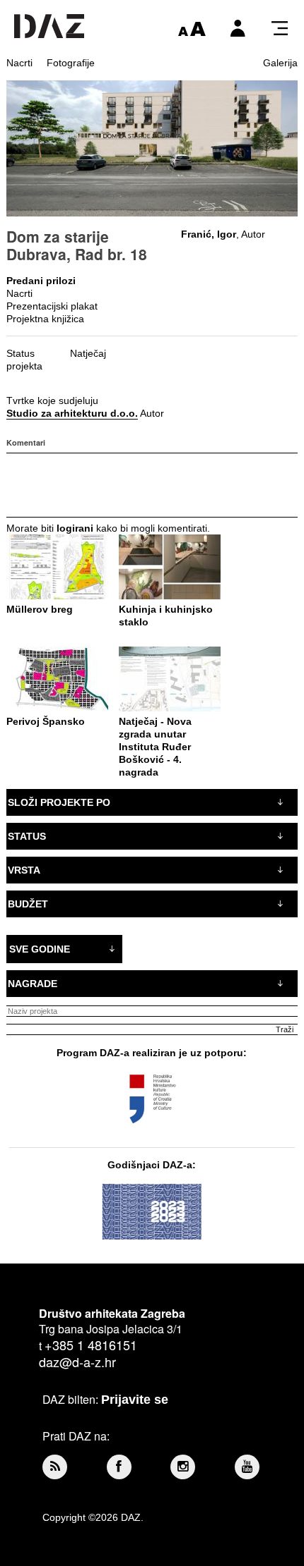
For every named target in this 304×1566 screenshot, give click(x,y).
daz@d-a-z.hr (77, 1361)
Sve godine (39, 949)
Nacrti (19, 62)
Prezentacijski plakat (52, 306)
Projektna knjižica (45, 318)
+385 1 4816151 (91, 1344)
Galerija (280, 62)
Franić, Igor (208, 234)
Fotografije (71, 62)
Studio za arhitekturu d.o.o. (72, 413)
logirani (75, 528)
